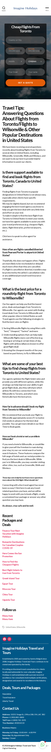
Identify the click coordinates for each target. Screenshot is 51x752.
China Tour (7, 594)
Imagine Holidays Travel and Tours (22, 746)
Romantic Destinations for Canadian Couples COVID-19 (13, 545)
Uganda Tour (8, 600)
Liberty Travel (7, 701)
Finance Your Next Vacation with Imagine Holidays (13, 533)
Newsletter (6, 694)
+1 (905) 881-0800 (16, 717)
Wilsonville (21, 627)
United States (11, 627)
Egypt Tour (7, 583)
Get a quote (25, 83)
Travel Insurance (8, 697)
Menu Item (7, 616)
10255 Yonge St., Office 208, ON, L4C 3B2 (28, 714)
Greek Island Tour (11, 578)
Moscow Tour (9, 589)
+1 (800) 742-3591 (18, 720)
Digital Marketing (9, 748)
